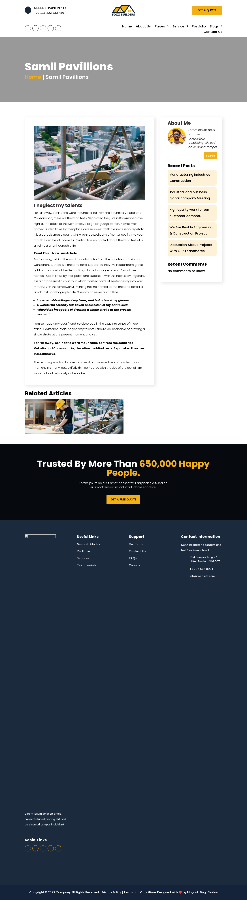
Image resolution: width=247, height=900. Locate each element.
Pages (160, 27)
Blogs (214, 27)
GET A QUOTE (206, 10)
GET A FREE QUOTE (123, 499)
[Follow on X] (35, 28)
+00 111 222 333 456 (49, 12)
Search (210, 155)
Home (127, 27)
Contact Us (213, 32)
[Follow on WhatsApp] (58, 28)
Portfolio (199, 27)
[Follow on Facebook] (28, 28)
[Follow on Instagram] (43, 28)
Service (178, 27)
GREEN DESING (49, 415)
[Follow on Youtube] (51, 28)
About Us (143, 27)
